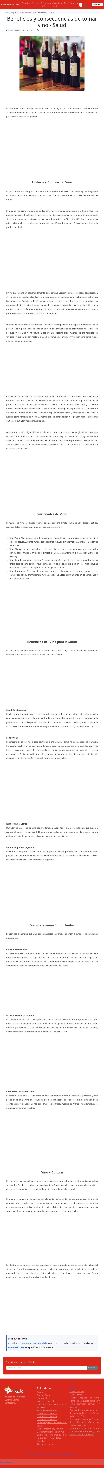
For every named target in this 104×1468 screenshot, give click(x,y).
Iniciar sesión (97, 4)
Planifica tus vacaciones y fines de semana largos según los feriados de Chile (84, 1413)
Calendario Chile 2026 (47, 1416)
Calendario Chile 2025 (47, 1413)
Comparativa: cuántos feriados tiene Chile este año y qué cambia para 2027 (84, 1422)
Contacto (74, 3)
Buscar (87, 5)
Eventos (35, 3)
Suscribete (92, 1368)
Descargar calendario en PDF (50, 1431)
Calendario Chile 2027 (47, 1419)
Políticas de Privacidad (14, 1396)
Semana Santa (43, 1395)
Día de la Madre (76, 1391)
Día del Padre (75, 1394)
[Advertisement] (52, 365)
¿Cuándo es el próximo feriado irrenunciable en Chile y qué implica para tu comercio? (84, 1431)
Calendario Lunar (45, 1444)
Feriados (26, 3)
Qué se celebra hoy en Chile (50, 1428)
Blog (66, 3)
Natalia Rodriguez (14, 30)
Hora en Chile (43, 1398)
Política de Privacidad (47, 1410)
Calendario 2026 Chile (6, 1462)
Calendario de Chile (10, 4)
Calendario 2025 (57, 5)
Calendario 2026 (46, 5)
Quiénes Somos (11, 1399)
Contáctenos (10, 1402)
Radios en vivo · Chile (47, 1401)
